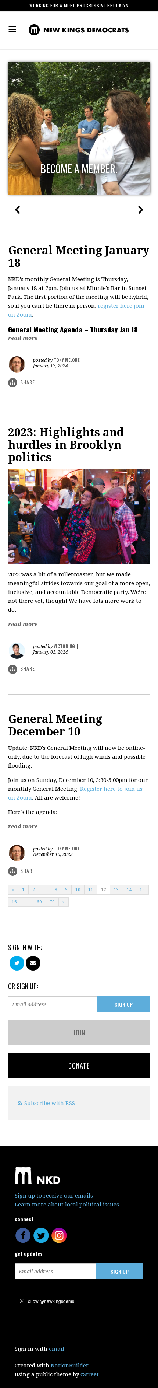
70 (52, 902)
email (56, 1349)
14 (129, 889)
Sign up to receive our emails (54, 1195)
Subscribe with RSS (49, 1103)
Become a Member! (78, 168)
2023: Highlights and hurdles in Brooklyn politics (66, 445)
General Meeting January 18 (78, 256)
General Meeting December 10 (55, 725)
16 (14, 902)
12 (103, 889)
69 (39, 902)
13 (116, 889)
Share (27, 382)
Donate (79, 1065)
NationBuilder (70, 1365)
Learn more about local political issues (67, 1204)
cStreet (89, 1374)
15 (142, 889)
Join (79, 1032)
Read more (22, 338)
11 (90, 889)
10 (77, 889)
